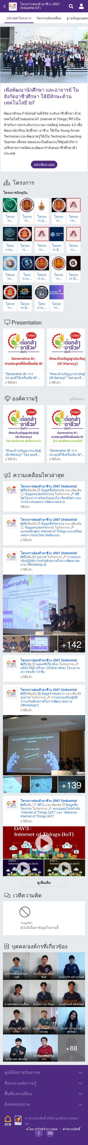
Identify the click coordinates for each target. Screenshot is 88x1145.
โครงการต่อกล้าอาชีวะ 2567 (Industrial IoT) (40, 6)
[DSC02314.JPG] (44, 745)
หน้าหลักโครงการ (19, 18)
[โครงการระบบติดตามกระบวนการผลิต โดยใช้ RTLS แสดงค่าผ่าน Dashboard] (10, 263)
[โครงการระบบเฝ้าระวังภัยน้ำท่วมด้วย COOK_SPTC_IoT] (10, 205)
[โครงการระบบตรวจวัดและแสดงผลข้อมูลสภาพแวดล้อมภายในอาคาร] (59, 205)
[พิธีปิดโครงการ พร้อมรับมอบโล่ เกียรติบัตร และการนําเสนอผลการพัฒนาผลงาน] (11, 489)
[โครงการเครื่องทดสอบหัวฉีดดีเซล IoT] (42, 292)
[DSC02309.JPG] (44, 784)
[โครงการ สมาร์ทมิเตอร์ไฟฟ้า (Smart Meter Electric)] (42, 263)
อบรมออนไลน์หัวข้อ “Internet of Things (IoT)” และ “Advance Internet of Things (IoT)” (50, 812)
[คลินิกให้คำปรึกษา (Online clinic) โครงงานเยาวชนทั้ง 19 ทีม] (11, 663)
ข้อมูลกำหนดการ (53, 693)
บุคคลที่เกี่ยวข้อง (47, 664)
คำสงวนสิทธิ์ (71, 1129)
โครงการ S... (56, 247)
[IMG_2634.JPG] (16, 643)
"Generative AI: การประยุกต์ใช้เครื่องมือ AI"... (22, 375)
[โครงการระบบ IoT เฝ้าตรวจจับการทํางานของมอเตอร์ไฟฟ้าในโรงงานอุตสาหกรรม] (73, 205)
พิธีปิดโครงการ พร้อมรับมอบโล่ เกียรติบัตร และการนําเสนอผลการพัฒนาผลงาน (51, 497)
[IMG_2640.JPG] (44, 643)
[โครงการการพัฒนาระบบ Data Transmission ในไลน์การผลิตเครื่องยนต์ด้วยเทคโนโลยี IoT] (42, 234)
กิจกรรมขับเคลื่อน (49, 18)
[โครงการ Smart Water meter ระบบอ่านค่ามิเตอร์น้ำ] (56, 234)
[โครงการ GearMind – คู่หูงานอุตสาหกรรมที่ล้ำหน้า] (73, 263)
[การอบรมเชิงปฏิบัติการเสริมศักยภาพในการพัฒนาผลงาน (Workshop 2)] (11, 556)
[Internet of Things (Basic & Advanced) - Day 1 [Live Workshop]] (64, 867)
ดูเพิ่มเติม (44, 882)
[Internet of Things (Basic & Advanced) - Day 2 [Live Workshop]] (23, 867)
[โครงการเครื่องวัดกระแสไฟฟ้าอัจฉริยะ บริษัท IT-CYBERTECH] (27, 263)
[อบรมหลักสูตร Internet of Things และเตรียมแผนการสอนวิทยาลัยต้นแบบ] (11, 522)
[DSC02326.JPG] (16, 784)
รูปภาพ (41, 556)
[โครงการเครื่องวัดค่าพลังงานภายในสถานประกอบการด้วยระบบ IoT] (10, 234)
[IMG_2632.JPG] (44, 605)
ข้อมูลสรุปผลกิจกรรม (39, 493)
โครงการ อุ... (41, 218)
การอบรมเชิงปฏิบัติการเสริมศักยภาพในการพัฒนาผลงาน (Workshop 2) (51, 560)
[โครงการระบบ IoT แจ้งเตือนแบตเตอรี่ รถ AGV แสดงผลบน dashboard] (10, 292)
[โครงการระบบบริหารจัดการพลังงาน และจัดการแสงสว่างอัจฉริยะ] (73, 234)
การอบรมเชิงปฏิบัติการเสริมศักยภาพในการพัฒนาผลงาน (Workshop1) (49, 701)
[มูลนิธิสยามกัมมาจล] (18, 1120)
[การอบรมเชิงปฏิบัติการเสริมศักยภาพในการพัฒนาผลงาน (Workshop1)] (11, 693)
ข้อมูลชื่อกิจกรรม (52, 490)
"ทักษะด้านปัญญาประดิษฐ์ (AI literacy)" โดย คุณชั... (67, 375)
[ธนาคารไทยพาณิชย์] (8, 1120)
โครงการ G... (73, 276)
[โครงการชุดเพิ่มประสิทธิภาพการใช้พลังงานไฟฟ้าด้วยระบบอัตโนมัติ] (25, 234)
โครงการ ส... (41, 276)
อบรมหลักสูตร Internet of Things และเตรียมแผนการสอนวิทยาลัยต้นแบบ (51, 533)
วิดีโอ (40, 804)
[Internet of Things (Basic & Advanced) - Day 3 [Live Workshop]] (44, 842)
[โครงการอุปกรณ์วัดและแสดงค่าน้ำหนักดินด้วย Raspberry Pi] (27, 205)
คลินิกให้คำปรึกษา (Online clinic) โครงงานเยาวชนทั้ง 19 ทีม (50, 669)
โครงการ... (10, 218)
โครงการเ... (10, 247)
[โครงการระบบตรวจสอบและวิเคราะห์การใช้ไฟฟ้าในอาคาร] (59, 263)
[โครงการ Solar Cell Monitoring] (25, 292)
